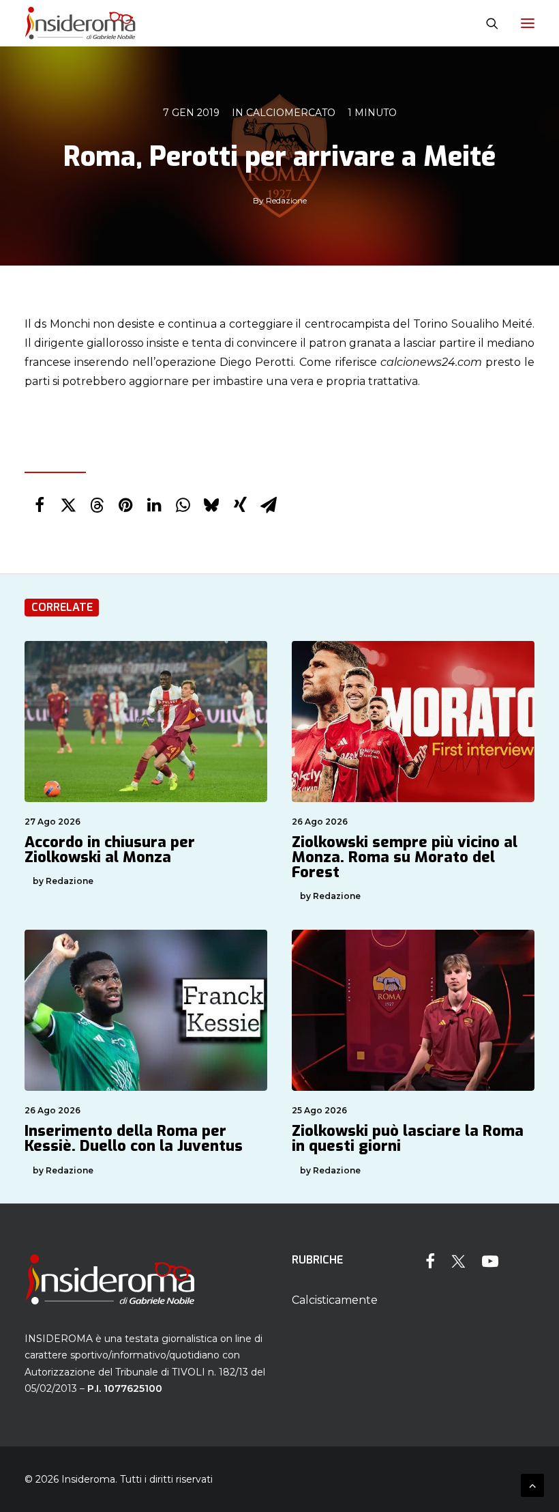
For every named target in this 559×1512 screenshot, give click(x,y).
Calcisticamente (335, 1300)
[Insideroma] (80, 23)
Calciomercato (290, 112)
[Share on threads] (96, 505)
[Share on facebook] (39, 505)
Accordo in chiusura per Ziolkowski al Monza (110, 849)
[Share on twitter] (68, 505)
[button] (527, 23)
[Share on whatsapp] (182, 505)
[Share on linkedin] (154, 505)
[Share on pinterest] (125, 505)
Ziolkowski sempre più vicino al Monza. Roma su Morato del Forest (404, 857)
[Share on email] (268, 505)
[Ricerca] (486, 23)
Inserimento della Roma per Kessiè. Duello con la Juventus (134, 1138)
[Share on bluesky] (211, 505)
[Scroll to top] (532, 1484)
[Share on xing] (240, 505)
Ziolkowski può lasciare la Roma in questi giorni (408, 1138)
